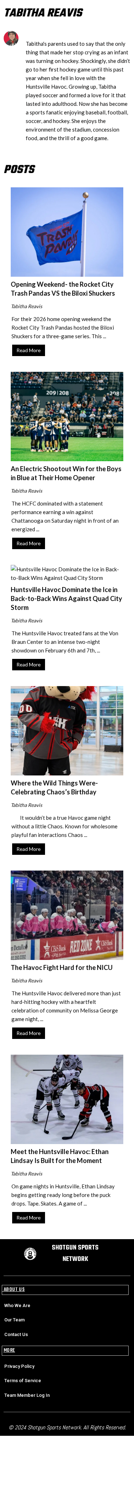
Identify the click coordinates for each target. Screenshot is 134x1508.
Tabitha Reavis (26, 306)
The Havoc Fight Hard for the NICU (62, 967)
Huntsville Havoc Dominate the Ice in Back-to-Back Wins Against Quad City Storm (66, 598)
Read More (28, 350)
